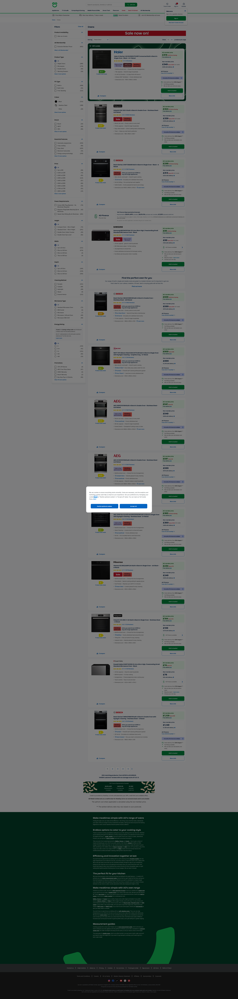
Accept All (133, 506)
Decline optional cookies (104, 506)
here (95, 497)
